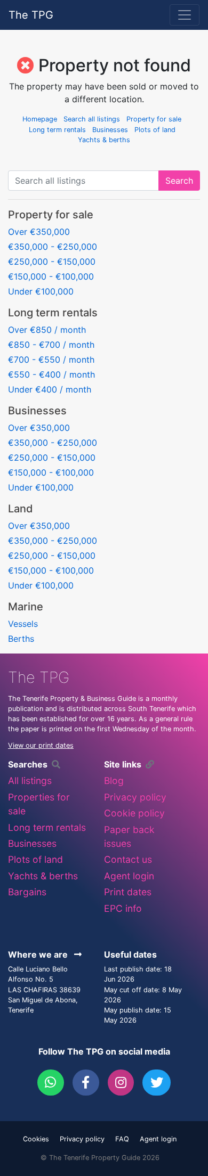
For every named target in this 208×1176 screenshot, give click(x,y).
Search (179, 180)
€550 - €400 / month (51, 374)
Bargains (27, 891)
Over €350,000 (39, 231)
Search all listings (91, 119)
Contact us (128, 859)
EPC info (123, 908)
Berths (21, 638)
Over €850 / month (47, 329)
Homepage (39, 119)
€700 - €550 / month (51, 359)
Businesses (110, 130)
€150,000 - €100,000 (51, 276)
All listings (30, 780)
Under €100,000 (41, 291)
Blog (114, 780)
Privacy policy (135, 797)
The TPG (31, 15)
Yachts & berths (104, 140)
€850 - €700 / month (51, 344)
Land (20, 508)
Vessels (23, 623)
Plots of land (154, 130)
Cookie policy (134, 813)
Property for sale (153, 119)
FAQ (122, 1139)
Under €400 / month (49, 389)
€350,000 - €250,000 (52, 246)
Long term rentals (57, 130)
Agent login (129, 875)
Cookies (36, 1139)
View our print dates (41, 745)
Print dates (127, 891)
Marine (25, 606)
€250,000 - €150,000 (51, 261)
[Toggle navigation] (184, 15)
